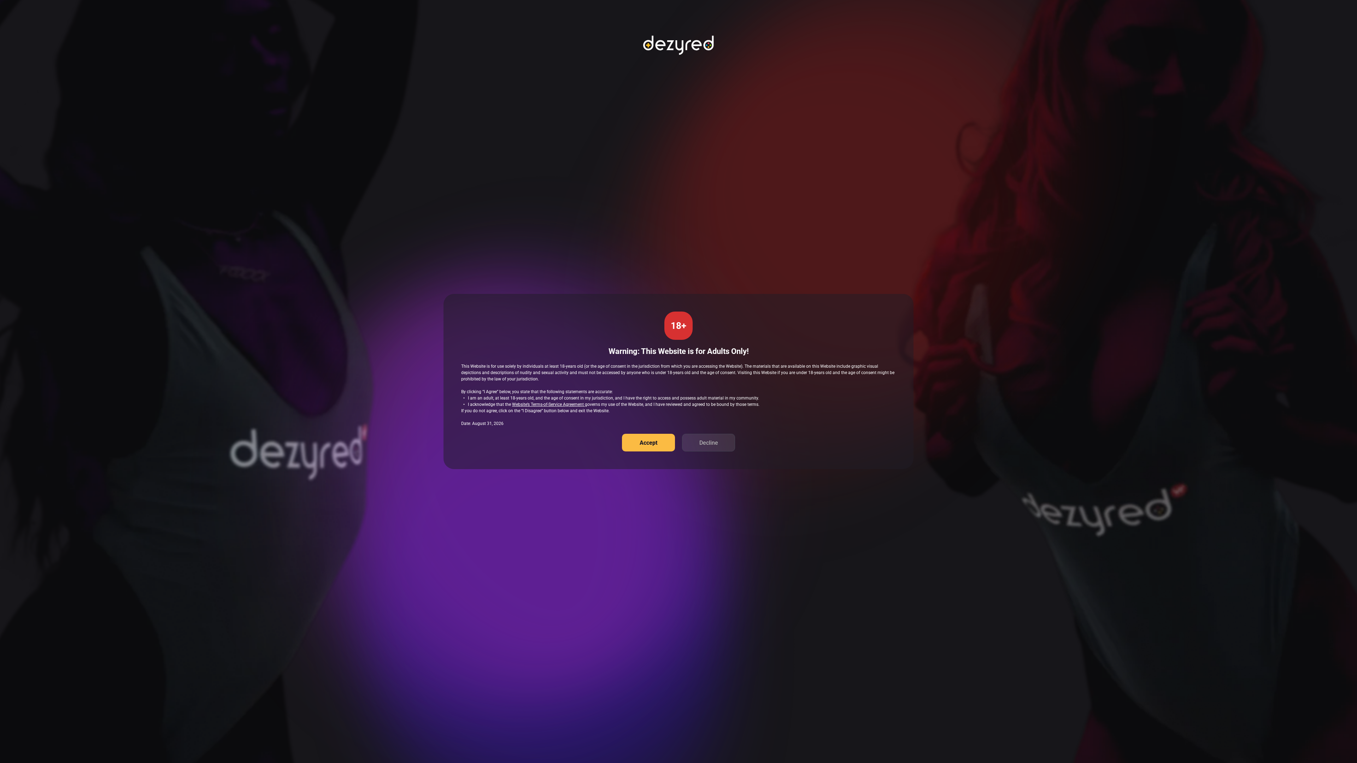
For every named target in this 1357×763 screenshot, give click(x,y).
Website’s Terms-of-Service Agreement (548, 404)
